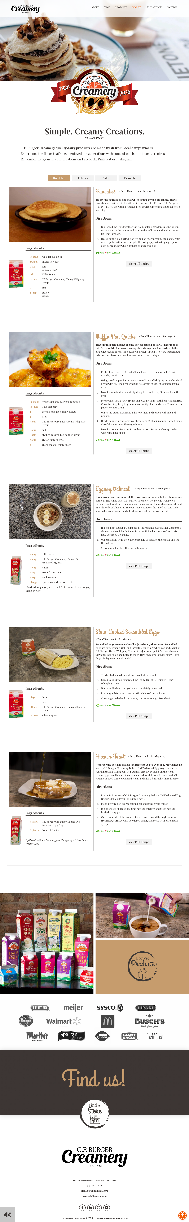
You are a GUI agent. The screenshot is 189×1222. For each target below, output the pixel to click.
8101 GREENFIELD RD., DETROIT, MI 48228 (94, 1180)
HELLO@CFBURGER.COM (94, 1190)
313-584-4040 (94, 1185)
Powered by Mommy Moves (112, 1218)
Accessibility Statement (95, 1196)
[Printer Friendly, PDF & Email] (108, 252)
